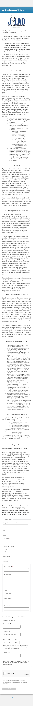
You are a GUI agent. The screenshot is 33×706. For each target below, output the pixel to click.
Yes (6, 549)
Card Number (6, 631)
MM (4, 639)
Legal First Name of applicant (11, 523)
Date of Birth (6, 556)
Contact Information (16, 698)
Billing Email (6, 652)
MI (4, 531)
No (5, 551)
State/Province (7, 598)
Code (15, 639)
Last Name (6, 538)
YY (9, 639)
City (5, 582)
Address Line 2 (8, 574)
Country (6, 590)
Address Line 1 (8, 567)
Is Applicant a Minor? (8, 546)
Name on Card (7, 624)
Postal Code (7, 606)
